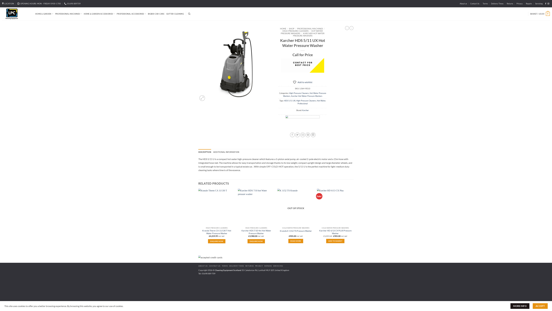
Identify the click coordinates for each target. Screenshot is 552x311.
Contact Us (474, 3)
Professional (303, 103)
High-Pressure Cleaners (295, 31)
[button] (540, 14)
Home (283, 29)
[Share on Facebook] (292, 134)
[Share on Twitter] (297, 134)
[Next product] (347, 28)
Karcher (305, 110)
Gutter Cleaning (175, 14)
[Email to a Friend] (302, 134)
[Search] (189, 14)
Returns (510, 3)
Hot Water (321, 100)
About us (463, 3)
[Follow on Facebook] (546, 4)
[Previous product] (351, 28)
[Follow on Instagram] (548, 4)
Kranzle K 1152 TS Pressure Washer (296, 231)
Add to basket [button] (335, 241)
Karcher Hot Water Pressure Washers (308, 34)
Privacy (519, 3)
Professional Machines (67, 14)
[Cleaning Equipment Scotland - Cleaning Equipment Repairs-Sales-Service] (16, 13)
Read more (295, 241)
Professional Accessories (130, 14)
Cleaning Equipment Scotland (228, 270)
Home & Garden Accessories (98, 14)
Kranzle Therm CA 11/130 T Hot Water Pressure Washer (216, 232)
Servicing (539, 3)
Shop (291, 29)
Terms (485, 3)
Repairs (529, 3)
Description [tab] (204, 152)
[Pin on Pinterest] (307, 134)
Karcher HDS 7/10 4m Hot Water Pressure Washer (256, 232)
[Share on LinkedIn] (313, 134)
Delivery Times (497, 3)
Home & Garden (43, 14)
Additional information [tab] (226, 152)
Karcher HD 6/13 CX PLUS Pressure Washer (335, 232)
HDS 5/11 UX (289, 100)
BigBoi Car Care (156, 14)
